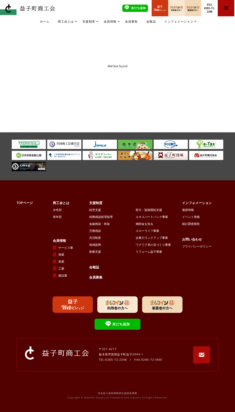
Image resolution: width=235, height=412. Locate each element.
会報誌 (151, 21)
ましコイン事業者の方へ (193, 8)
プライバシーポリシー (197, 246)
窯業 (61, 262)
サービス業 (65, 248)
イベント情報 (191, 217)
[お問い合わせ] (226, 8)
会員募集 (131, 21)
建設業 (62, 275)
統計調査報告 (191, 224)
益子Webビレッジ (160, 8)
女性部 (57, 210)
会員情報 (110, 21)
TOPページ (25, 203)
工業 (61, 268)
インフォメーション (178, 21)
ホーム (45, 21)
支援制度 (88, 21)
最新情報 (188, 210)
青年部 (57, 217)
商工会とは (66, 21)
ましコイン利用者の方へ (176, 8)
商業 (61, 255)
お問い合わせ (192, 239)
